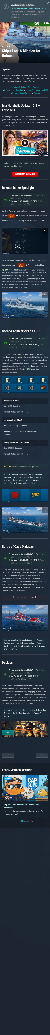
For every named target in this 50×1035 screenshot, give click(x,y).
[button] (22, 821)
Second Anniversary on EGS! (36, 90)
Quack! (8, 732)
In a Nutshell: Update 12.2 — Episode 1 (25, 87)
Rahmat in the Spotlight (13, 90)
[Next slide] (32, 821)
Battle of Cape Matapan (22, 93)
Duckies (37, 93)
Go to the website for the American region (28, 8)
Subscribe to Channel (25, 174)
